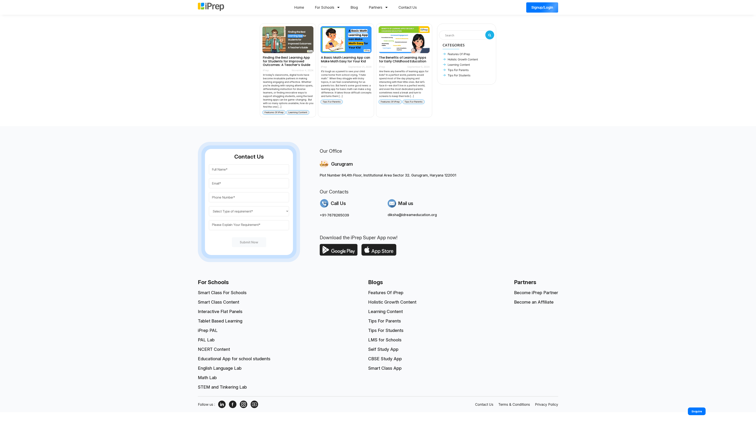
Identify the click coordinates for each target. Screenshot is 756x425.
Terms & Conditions (514, 404)
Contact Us (407, 7)
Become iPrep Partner (536, 292)
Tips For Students (458, 75)
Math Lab (207, 377)
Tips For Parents (458, 70)
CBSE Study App (385, 358)
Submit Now (249, 242)
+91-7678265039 (334, 215)
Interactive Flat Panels (220, 311)
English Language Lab (220, 368)
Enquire (697, 411)
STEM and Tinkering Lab (222, 387)
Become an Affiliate (534, 302)
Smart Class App (385, 368)
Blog (354, 7)
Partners (375, 7)
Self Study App (383, 349)
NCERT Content (214, 349)
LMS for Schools (384, 339)
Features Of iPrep (458, 54)
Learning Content (458, 64)
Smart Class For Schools (222, 292)
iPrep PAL (208, 330)
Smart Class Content (218, 302)
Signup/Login (542, 7)
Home (299, 7)
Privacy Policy (546, 404)
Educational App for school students (234, 358)
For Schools (324, 7)
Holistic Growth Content (462, 59)
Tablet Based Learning (220, 320)
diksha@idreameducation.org (412, 215)
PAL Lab (206, 339)
